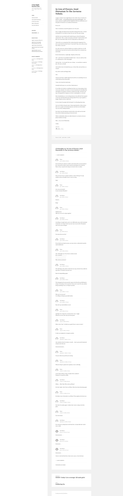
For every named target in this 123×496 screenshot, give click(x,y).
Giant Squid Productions (36, 19)
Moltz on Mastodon (35, 23)
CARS (69, 137)
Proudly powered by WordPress (61, 493)
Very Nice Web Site (35, 25)
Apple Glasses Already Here (37, 45)
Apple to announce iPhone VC (37, 40)
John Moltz (65, 137)
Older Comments (60, 155)
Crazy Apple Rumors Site (36, 5)
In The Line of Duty (35, 21)
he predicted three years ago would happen (73, 19)
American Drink (35, 17)
